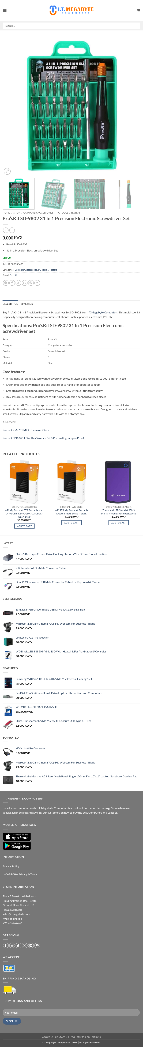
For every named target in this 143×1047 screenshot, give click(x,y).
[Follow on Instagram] (12, 945)
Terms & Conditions (89, 1037)
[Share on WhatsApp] (6, 283)
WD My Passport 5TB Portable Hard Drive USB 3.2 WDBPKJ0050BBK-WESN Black (24, 513)
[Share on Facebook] (12, 283)
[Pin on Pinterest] (31, 283)
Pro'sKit (13, 275)
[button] (5, 10)
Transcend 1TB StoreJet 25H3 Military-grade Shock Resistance (118, 512)
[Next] (133, 106)
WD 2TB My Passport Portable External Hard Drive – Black (71, 512)
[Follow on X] (25, 945)
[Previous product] (12, 230)
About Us (47, 1037)
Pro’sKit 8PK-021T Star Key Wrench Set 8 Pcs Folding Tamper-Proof (43, 438)
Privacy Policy (11, 866)
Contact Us (62, 1037)
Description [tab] (10, 303)
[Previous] (10, 106)
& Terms (32, 874)
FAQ (72, 1037)
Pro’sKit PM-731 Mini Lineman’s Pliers (26, 430)
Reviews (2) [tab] (27, 303)
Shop (16, 212)
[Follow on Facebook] (6, 945)
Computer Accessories (38, 212)
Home (6, 212)
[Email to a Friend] (25, 283)
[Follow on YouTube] (37, 945)
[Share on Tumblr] (37, 283)
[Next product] (5, 230)
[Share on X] (18, 283)
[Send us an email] (31, 945)
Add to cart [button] (24, 526)
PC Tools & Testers (68, 212)
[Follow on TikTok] (18, 945)
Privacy (22, 874)
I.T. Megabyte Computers (103, 312)
